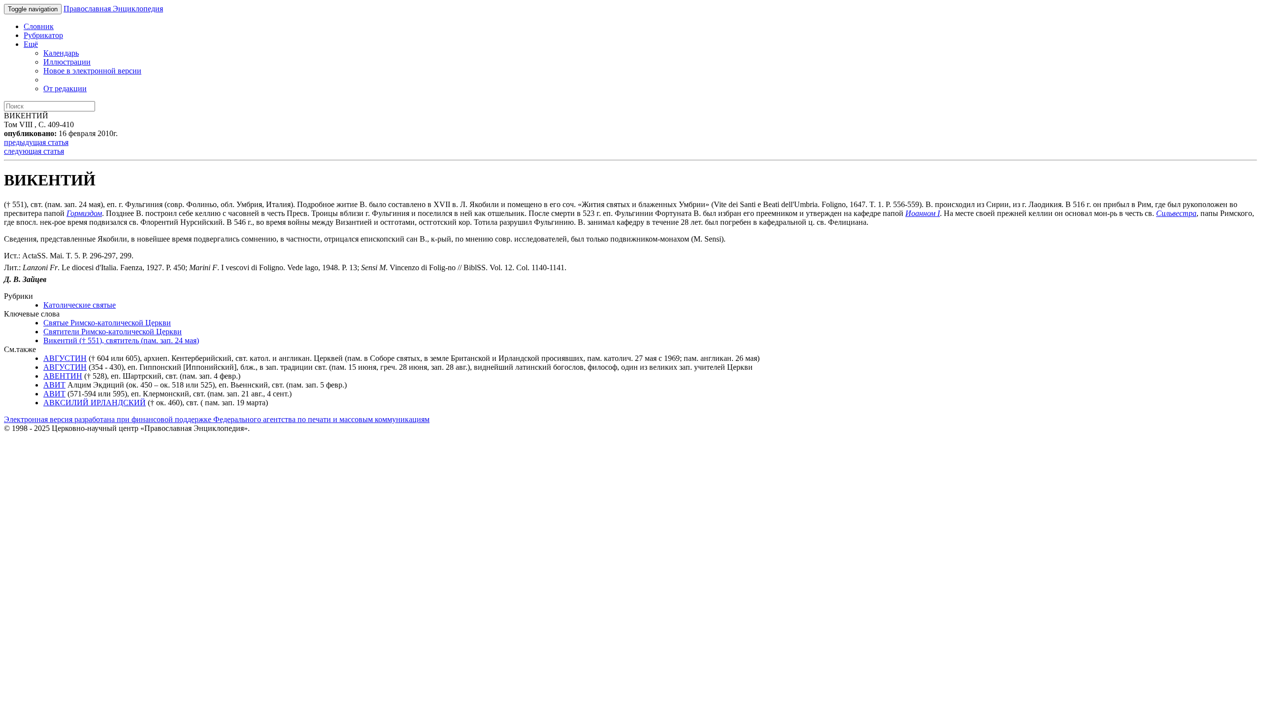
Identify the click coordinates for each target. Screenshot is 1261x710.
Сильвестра (1176, 213)
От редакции (65, 88)
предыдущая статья (36, 142)
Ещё (31, 44)
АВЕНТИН (62, 376)
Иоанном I (922, 213)
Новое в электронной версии (92, 71)
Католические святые (79, 305)
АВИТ (54, 385)
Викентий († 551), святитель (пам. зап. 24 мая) (121, 340)
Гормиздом (84, 213)
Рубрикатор (43, 35)
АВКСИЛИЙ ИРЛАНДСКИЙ (94, 402)
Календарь (61, 53)
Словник (39, 26)
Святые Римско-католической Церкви (107, 323)
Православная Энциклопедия (113, 8)
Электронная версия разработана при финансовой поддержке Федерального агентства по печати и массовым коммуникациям (217, 419)
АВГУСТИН (65, 358)
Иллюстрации (67, 62)
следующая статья (34, 151)
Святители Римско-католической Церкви (112, 331)
